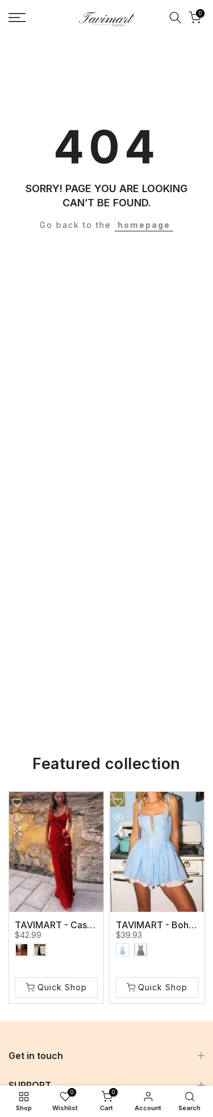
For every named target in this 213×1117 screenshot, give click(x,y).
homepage (144, 225)
